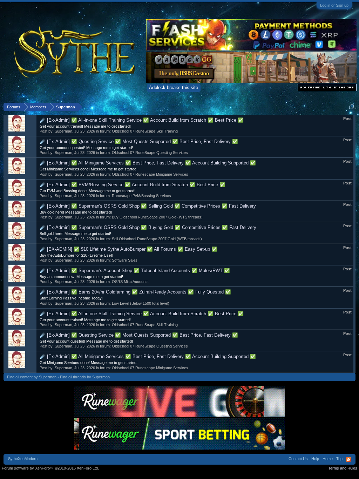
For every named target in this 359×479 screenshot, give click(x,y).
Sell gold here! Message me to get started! (75, 233)
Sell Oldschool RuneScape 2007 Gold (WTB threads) (157, 239)
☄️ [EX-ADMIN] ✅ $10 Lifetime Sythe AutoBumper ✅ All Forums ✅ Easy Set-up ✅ (128, 249)
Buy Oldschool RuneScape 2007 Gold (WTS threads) (157, 217)
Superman (63, 131)
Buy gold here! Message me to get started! (76, 212)
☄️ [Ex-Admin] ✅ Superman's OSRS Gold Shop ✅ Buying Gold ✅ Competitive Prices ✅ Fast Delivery (148, 227)
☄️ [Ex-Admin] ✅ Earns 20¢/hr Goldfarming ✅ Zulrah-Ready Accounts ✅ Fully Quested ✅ (135, 292)
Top (339, 459)
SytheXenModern (23, 459)
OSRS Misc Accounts (130, 281)
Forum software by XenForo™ (50, 468)
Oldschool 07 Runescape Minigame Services (150, 174)
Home (328, 459)
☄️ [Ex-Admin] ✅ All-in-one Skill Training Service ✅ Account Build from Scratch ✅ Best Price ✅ (142, 120)
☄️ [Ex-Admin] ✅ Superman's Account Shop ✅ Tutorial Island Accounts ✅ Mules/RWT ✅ (135, 270)
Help (315, 459)
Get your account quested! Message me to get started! (86, 148)
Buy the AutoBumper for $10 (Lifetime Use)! (76, 255)
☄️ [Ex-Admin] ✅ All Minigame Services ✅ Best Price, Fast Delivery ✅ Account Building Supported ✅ (148, 163)
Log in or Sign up (334, 5)
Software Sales (124, 260)
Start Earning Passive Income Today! (71, 298)
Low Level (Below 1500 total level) (140, 303)
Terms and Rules (342, 468)
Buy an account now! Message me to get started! (81, 277)
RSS (348, 459)
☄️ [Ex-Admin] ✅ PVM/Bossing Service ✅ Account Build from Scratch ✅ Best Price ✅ (132, 184)
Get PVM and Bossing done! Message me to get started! (87, 191)
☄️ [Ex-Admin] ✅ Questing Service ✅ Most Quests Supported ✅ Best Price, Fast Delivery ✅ (139, 141)
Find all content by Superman (31, 377)
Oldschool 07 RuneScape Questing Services (150, 152)
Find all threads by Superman (85, 377)
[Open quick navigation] (351, 106)
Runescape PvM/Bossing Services (141, 196)
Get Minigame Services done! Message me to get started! (88, 169)
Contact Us (298, 459)
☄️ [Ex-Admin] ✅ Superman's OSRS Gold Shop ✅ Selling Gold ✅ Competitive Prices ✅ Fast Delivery (148, 206)
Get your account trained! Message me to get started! (85, 126)
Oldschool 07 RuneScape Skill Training (145, 131)
